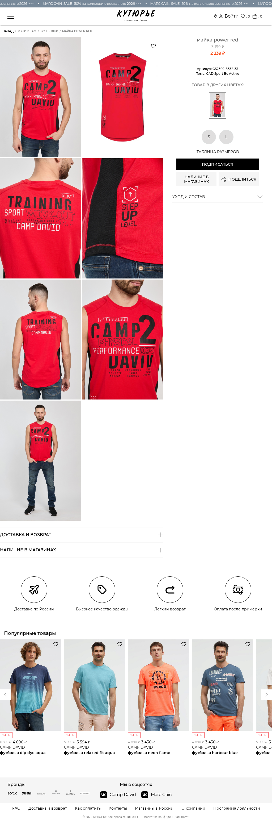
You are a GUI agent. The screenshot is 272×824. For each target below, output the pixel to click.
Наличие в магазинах (196, 179)
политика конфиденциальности (166, 817)
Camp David (123, 794)
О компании (193, 808)
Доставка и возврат (47, 808)
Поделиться (242, 179)
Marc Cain (161, 794)
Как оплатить (88, 808)
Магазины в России (154, 808)
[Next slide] (5, 694)
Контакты (118, 808)
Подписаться (217, 164)
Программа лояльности (236, 808)
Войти (232, 16)
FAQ (16, 808)
